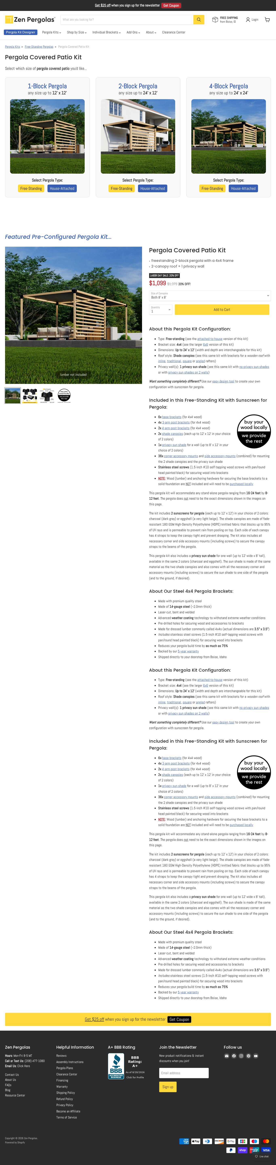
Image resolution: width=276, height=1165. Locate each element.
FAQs (8, 1085)
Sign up (167, 1086)
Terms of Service (66, 1117)
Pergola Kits (50, 32)
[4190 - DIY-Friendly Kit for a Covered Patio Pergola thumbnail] (64, 396)
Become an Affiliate (68, 1111)
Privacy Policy (64, 1105)
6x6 (205, 344)
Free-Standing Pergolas (39, 47)
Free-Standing (31, 188)
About (150, 32)
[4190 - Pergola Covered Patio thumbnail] (13, 396)
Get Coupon (171, 5)
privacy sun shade (174, 445)
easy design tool (223, 381)
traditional (174, 361)
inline (161, 361)
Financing (62, 1080)
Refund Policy (64, 1099)
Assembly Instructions (69, 1062)
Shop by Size (76, 32)
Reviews (61, 1055)
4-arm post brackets (176, 428)
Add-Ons (132, 32)
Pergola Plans (64, 1068)
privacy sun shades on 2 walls (188, 372)
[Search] (198, 19)
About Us (10, 1080)
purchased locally (241, 484)
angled (200, 361)
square (187, 361)
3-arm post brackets (176, 422)
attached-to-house (209, 339)
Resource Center (15, 1095)
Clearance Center (173, 32)
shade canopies (172, 433)
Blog (7, 1090)
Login (255, 19)
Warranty (61, 1086)
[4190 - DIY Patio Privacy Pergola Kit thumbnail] (47, 396)
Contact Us (12, 1075)
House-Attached (62, 188)
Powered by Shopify (15, 1142)
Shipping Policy (65, 1093)
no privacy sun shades (254, 366)
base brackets (171, 417)
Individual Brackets (106, 32)
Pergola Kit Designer (20, 32)
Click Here (23, 1066)
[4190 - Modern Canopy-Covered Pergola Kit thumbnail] (30, 396)
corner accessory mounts (181, 456)
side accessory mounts (220, 456)
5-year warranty (188, 651)
